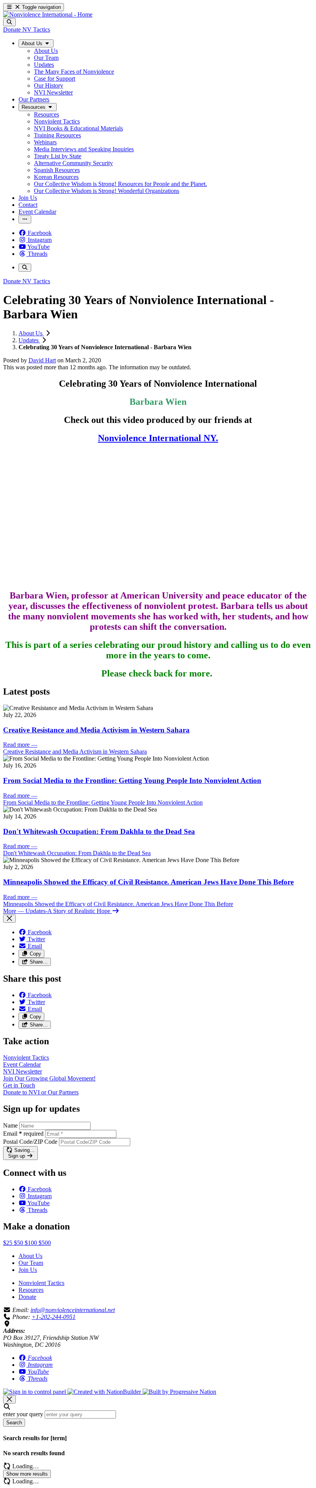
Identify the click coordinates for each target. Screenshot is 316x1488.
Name (10, 1125)
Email (23, 1133)
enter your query (23, 1414)
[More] (24, 219)
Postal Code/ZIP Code (30, 1141)
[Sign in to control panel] (35, 1391)
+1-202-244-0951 (54, 1317)
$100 (32, 1242)
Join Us (27, 1269)
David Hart (42, 360)
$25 (8, 1242)
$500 (45, 1242)
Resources (31, 1290)
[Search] (9, 22)
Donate (27, 1297)
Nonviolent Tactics (41, 1283)
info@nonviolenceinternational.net (72, 1310)
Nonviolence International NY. (158, 438)
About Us (31, 333)
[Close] (9, 919)
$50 (19, 1242)
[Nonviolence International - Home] (47, 14)
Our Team (30, 1263)
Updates (29, 340)
